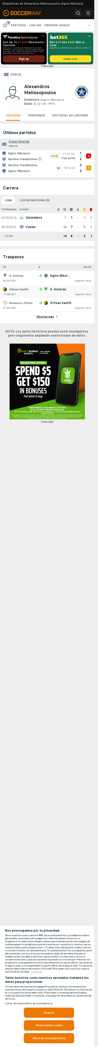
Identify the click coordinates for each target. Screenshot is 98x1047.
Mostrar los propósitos (49, 1038)
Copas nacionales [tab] (35, 200)
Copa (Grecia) (19, 142)
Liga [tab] (8, 200)
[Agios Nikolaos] (81, 95)
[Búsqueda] (78, 13)
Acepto (49, 1012)
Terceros (36, 971)
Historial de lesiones (70, 115)
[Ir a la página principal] (25, 13)
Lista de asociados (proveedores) (29, 1003)
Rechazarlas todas (49, 1025)
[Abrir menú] (88, 13)
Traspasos (36, 115)
